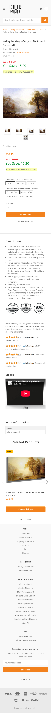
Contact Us (25, 545)
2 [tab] (23, 519)
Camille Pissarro (25, 588)
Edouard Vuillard (25, 607)
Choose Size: (19, 179)
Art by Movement (25, 566)
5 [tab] (30, 519)
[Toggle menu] (4, 8)
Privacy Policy (25, 537)
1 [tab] (21, 519)
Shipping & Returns (25, 541)
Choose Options (25, 509)
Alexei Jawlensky (25, 603)
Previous (3, 482)
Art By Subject (25, 570)
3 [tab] (25, 519)
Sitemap (25, 553)
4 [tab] (28, 519)
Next (47, 482)
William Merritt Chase (25, 611)
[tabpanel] (25, 481)
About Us (25, 533)
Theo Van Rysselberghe (25, 615)
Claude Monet (25, 584)
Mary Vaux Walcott (25, 592)
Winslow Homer (25, 599)
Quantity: (9, 203)
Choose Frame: (22, 188)
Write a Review (23, 52)
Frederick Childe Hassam (25, 619)
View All (25, 623)
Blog (26, 549)
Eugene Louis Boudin (25, 595)
